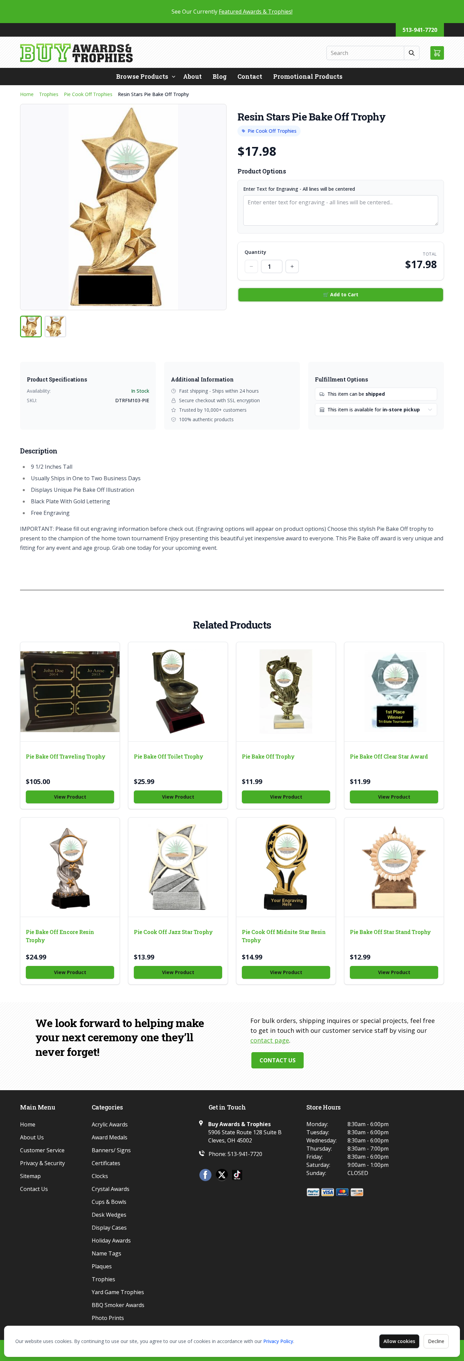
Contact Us (278, 1060)
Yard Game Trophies (118, 1292)
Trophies (48, 94)
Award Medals (109, 1137)
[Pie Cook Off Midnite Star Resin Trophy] (286, 867)
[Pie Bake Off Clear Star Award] (394, 691)
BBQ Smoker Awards (118, 1305)
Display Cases (109, 1227)
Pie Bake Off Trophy (268, 756)
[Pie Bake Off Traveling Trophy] (70, 691)
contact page (269, 1040)
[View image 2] (55, 326)
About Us (32, 1137)
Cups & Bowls (109, 1202)
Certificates (106, 1163)
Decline (436, 1341)
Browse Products (142, 76)
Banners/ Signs (111, 1150)
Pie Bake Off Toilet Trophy (168, 756)
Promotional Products (307, 76)
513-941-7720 (420, 30)
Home (27, 94)
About (192, 76)
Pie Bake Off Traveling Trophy (65, 756)
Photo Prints (108, 1318)
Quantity (255, 252)
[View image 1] (31, 326)
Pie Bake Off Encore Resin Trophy (60, 936)
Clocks (100, 1176)
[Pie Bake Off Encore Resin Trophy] (70, 867)
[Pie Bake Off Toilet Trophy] (178, 691)
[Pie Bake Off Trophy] (286, 691)
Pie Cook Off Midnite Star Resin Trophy (284, 936)
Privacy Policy (278, 1341)
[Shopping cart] (437, 53)
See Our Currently (232, 11)
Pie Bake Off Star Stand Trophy (390, 931)
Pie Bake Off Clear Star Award (389, 756)
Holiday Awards (111, 1240)
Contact (249, 76)
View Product (70, 797)
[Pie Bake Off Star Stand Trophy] (394, 867)
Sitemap (30, 1176)
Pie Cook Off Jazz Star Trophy (173, 931)
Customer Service (42, 1150)
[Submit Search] (412, 53)
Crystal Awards (110, 1189)
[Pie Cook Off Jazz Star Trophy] (178, 867)
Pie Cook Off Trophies (88, 94)
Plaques (102, 1266)
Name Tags (106, 1253)
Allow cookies (399, 1341)
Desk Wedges (109, 1214)
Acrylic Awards (110, 1124)
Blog (220, 76)
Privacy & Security (42, 1163)
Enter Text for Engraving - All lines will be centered (299, 189)
